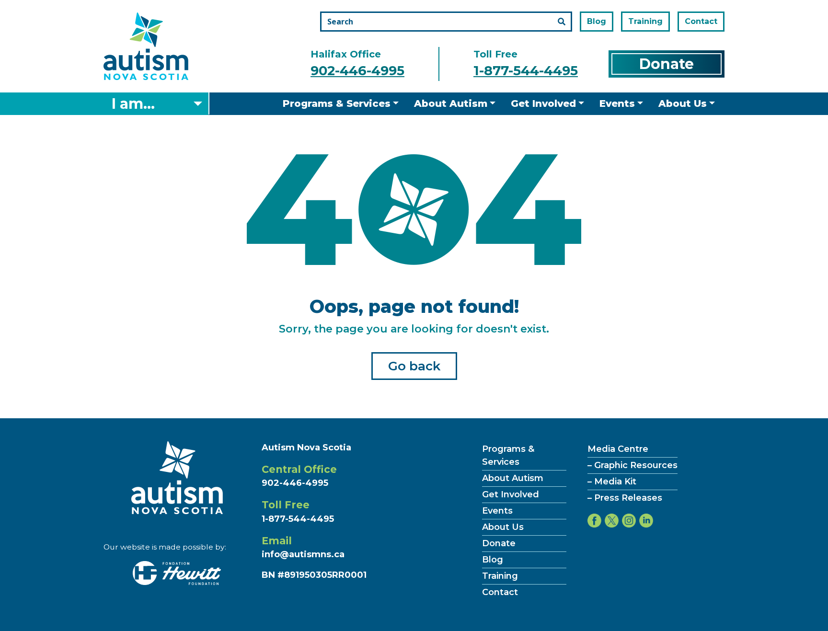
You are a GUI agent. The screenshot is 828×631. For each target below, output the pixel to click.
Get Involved (543, 103)
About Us (682, 103)
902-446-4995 (357, 71)
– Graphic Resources (632, 465)
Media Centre (617, 449)
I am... (133, 104)
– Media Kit (611, 481)
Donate (666, 64)
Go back (414, 366)
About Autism (450, 103)
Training (645, 21)
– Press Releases (624, 498)
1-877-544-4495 (525, 71)
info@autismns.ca (303, 554)
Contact (701, 21)
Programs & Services (337, 103)
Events (617, 103)
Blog (596, 21)
